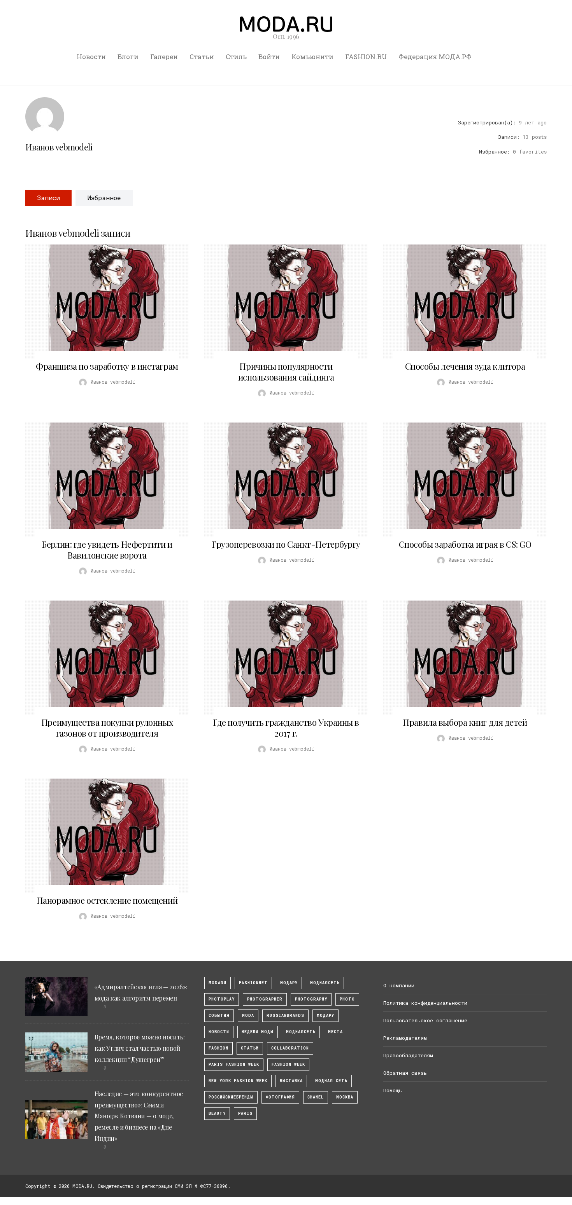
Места (335, 1031)
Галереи (164, 56)
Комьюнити (312, 56)
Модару (325, 1015)
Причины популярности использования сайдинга (286, 371)
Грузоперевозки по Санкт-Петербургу (286, 544)
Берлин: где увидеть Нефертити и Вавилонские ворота (107, 549)
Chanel (315, 1097)
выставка (291, 1080)
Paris (245, 1113)
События (219, 1015)
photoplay (222, 999)
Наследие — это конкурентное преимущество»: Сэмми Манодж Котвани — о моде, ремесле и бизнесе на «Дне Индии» (139, 1116)
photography (311, 999)
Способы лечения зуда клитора (465, 366)
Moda (248, 1015)
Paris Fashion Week (234, 1064)
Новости (91, 56)
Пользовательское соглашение (425, 1020)
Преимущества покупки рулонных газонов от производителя (107, 727)
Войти (269, 56)
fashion (218, 1048)
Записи (48, 198)
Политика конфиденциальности (425, 1002)
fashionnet (253, 982)
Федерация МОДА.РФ (435, 56)
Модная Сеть (331, 1080)
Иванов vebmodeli (58, 147)
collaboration (290, 1048)
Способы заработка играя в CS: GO (465, 544)
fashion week (288, 1064)
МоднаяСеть (325, 982)
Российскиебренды (231, 1097)
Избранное (104, 198)
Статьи (201, 56)
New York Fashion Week (238, 1080)
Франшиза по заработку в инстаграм (107, 366)
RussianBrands (285, 1015)
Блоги (128, 56)
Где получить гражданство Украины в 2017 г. (286, 727)
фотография (280, 1097)
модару (289, 982)
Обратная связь (405, 1072)
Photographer (264, 999)
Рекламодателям (405, 1037)
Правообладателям (408, 1055)
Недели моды (258, 1031)
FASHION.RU (366, 56)
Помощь (392, 1090)
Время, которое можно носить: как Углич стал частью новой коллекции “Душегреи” (140, 1048)
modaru (217, 982)
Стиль (236, 56)
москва (344, 1097)
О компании (398, 985)
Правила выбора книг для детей (465, 722)
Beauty (217, 1113)
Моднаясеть (301, 1031)
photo (347, 999)
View (102, 302)
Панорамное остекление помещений (107, 900)
